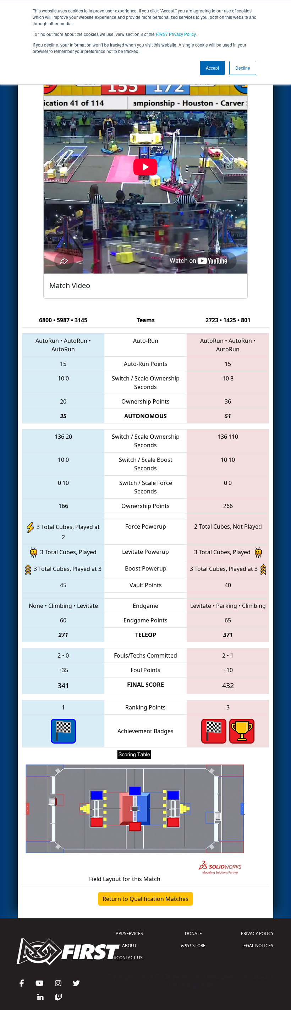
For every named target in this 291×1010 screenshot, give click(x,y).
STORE (193, 946)
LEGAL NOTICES (257, 946)
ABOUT (129, 946)
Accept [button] (212, 68)
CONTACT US (129, 958)
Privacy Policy (176, 34)
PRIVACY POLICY (257, 933)
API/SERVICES (129, 933)
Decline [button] (242, 68)
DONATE (193, 933)
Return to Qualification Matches (145, 899)
